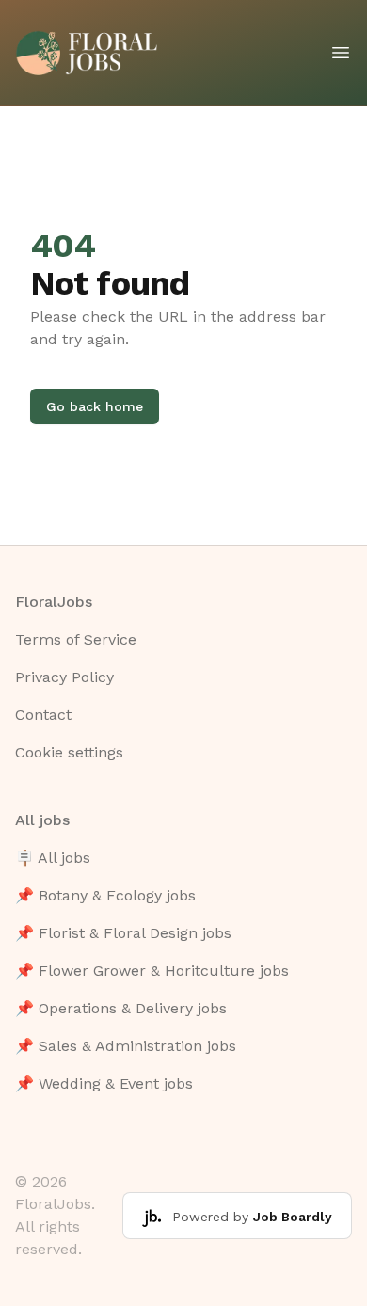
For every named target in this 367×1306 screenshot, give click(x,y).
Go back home (94, 406)
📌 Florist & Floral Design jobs (123, 933)
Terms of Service (75, 639)
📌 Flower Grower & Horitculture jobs (152, 971)
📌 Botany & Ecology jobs (105, 895)
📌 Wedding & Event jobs (104, 1083)
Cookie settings (69, 752)
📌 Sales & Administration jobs (125, 1046)
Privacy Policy (64, 677)
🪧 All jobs (52, 858)
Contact (43, 715)
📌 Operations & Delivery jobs (121, 1008)
